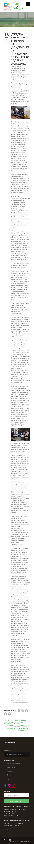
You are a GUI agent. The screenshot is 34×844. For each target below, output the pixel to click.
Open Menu (28, 4)
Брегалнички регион (13, 763)
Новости (9, 771)
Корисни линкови (12, 779)
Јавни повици (11, 767)
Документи (10, 775)
